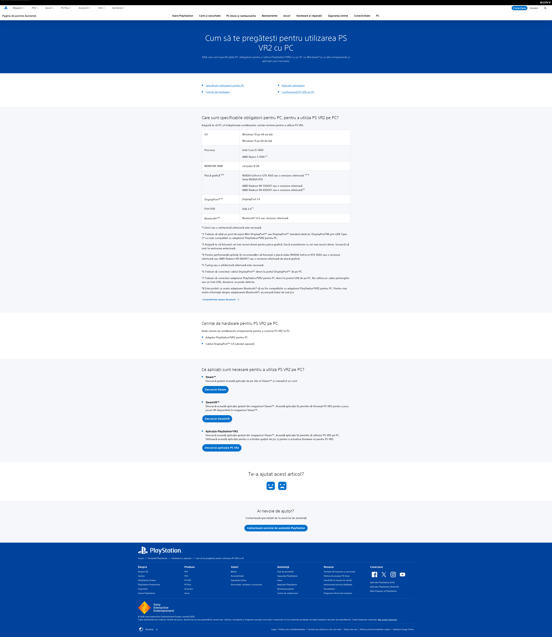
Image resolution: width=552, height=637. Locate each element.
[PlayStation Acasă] (5, 8)
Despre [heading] (142, 567)
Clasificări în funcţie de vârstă (338, 580)
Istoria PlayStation (146, 593)
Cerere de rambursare (287, 593)
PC (377, 15)
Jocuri (48, 7)
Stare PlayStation (182, 15)
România (149, 629)
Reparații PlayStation (287, 584)
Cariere (141, 576)
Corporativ (143, 589)
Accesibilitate (237, 576)
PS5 (34, 7)
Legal (273, 629)
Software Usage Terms (403, 629)
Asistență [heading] (283, 567)
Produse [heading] (189, 567)
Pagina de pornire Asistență (19, 15)
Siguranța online (338, 15)
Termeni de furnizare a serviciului (339, 571)
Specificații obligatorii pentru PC (225, 85)
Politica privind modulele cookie (375, 629)
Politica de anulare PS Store (337, 576)
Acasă (141, 558)
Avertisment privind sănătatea (338, 584)
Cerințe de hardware (218, 92)
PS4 (186, 576)
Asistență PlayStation (157, 558)
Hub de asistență (285, 571)
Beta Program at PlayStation (383, 591)
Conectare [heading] (376, 567)
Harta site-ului (350, 629)
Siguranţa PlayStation (287, 576)
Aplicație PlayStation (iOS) (382, 582)
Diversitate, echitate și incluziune (246, 584)
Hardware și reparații (309, 15)
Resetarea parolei (285, 589)
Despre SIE (143, 571)
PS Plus (65, 7)
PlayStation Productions (149, 584)
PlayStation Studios (147, 580)
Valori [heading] (234, 567)
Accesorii (83, 7)
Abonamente (269, 15)
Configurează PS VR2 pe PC (298, 92)
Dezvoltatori (329, 589)
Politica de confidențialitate (292, 629)
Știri (100, 7)
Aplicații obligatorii (293, 85)
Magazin (17, 7)
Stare (279, 580)
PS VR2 (187, 580)
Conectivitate (362, 15)
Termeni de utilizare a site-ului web (324, 629)
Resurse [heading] (329, 567)
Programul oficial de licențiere (338, 593)
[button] (215, 389)
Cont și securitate (210, 15)
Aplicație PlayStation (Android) (384, 586)
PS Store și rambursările (241, 15)
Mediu (234, 571)
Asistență (117, 7)
